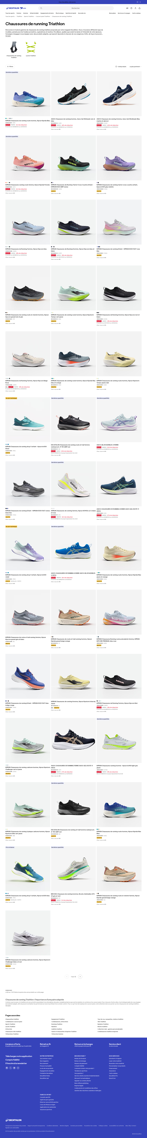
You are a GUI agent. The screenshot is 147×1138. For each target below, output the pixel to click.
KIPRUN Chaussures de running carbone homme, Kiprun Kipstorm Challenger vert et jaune (27, 768)
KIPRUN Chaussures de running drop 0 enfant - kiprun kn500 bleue (26, 447)
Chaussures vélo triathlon (13, 1031)
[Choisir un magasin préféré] (127, 8)
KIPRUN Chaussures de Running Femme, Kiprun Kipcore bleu (26, 249)
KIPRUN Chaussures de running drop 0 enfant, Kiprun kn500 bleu (27, 896)
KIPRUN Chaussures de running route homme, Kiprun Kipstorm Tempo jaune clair (118, 382)
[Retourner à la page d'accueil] (16, 8)
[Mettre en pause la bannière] (137, 2)
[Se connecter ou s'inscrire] (135, 8)
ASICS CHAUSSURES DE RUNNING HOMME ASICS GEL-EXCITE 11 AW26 (118, 510)
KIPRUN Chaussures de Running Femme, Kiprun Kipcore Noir (117, 703)
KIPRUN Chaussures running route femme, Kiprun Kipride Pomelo (27, 185)
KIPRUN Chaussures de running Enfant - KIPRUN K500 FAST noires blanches (27, 512)
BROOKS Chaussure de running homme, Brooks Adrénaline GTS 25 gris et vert (73, 895)
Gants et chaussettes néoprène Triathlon (63, 1031)
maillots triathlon (56, 1029)
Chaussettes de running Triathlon (13, 56)
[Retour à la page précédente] (67, 977)
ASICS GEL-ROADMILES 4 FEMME (108, 445)
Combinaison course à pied (13, 1021)
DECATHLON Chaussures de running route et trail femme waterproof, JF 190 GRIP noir (70, 446)
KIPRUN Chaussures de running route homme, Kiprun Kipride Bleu (27, 121)
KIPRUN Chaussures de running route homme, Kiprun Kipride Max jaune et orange (119, 576)
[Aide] (131, 8)
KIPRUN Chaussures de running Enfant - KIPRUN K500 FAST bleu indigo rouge (27, 704)
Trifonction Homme (57, 1034)
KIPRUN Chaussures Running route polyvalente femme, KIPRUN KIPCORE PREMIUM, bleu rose (118, 640)
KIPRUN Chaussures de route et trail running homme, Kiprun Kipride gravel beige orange (71, 640)
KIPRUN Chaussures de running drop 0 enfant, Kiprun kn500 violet (25, 576)
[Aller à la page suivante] (80, 977)
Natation (54, 1026)
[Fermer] (140, 2)
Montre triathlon (102, 1026)
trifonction (8, 1029)
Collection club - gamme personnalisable (110, 1029)
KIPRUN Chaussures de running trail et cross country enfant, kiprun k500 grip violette (117, 186)
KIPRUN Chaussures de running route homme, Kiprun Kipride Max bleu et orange (73, 382)
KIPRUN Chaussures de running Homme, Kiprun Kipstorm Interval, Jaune (73, 702)
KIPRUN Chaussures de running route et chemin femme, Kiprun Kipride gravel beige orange (118, 897)
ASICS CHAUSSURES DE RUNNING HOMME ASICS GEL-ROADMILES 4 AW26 (73, 574)
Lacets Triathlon (31, 55)
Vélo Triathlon (102, 1021)
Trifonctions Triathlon (12, 1034)
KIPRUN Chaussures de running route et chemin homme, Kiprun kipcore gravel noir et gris (27, 316)
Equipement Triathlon (58, 1019)
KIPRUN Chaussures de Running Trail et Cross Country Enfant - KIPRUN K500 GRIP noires (72, 186)
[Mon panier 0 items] (139, 8)
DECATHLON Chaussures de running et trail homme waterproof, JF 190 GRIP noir (73, 831)
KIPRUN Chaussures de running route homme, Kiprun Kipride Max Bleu (119, 832)
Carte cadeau (136, 13)
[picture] (27, 93)
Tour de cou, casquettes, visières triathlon (110, 1019)
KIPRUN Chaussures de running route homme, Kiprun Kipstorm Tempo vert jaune (72, 316)
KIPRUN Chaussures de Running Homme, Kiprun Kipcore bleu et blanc (72, 250)
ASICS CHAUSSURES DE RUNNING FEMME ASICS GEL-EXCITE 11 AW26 (72, 767)
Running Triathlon (56, 1024)
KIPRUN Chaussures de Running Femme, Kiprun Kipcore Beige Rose (26, 382)
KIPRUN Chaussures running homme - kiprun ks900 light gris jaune (117, 767)
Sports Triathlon (10, 1024)
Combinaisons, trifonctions (59, 1021)
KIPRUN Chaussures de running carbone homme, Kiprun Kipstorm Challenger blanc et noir (27, 961)
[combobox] (136, 66)
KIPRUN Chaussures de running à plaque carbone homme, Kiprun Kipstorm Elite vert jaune (27, 832)
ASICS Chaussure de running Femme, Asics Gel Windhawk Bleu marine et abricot (118, 120)
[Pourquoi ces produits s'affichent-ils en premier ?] (116, 66)
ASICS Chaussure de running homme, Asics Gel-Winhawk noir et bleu (73, 120)
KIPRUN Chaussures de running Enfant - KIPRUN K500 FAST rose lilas (118, 250)
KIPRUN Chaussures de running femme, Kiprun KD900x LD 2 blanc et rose (73, 512)
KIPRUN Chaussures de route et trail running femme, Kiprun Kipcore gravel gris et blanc (25, 638)
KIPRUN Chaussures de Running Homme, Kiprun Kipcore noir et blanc (118, 316)
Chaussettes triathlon (12, 1019)
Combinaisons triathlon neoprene (108, 1031)
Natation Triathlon (103, 1024)
